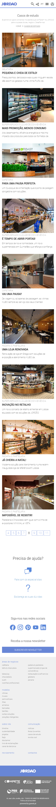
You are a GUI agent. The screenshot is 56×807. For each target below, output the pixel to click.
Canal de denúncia (9, 746)
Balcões (5, 711)
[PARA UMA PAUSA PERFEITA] (28, 160)
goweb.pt (32, 804)
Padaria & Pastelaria (35, 665)
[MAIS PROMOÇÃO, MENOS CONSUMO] (28, 105)
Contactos (32, 753)
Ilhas (4, 702)
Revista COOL (32, 737)
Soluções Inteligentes (10, 717)
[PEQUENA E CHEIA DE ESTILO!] (28, 50)
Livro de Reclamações (10, 743)
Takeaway (5, 674)
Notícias (31, 728)
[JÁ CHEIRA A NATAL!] (28, 437)
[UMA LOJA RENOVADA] (28, 326)
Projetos (5, 734)
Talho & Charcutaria (9, 668)
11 (47, 533)
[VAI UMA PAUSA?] (28, 271)
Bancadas (6, 708)
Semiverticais (7, 699)
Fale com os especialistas (28, 579)
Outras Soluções (8, 714)
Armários (5, 705)
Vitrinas (5, 693)
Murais (4, 696)
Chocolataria (7, 677)
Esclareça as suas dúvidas (28, 596)
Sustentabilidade (8, 731)
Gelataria (31, 677)
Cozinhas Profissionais (10, 683)
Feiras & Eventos (34, 731)
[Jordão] (9, 4)
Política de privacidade (28, 801)
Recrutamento (8, 753)
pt (42, 4)
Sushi (4, 680)
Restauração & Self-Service (38, 674)
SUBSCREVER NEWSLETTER (28, 650)
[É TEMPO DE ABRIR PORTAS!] (28, 216)
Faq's (4, 737)
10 (40, 533)
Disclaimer (6, 740)
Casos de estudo (34, 734)
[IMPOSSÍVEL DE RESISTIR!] (28, 492)
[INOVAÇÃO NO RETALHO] (28, 381)
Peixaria (31, 680)
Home (18, 26)
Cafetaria (5, 665)
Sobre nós (6, 724)
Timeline (5, 728)
